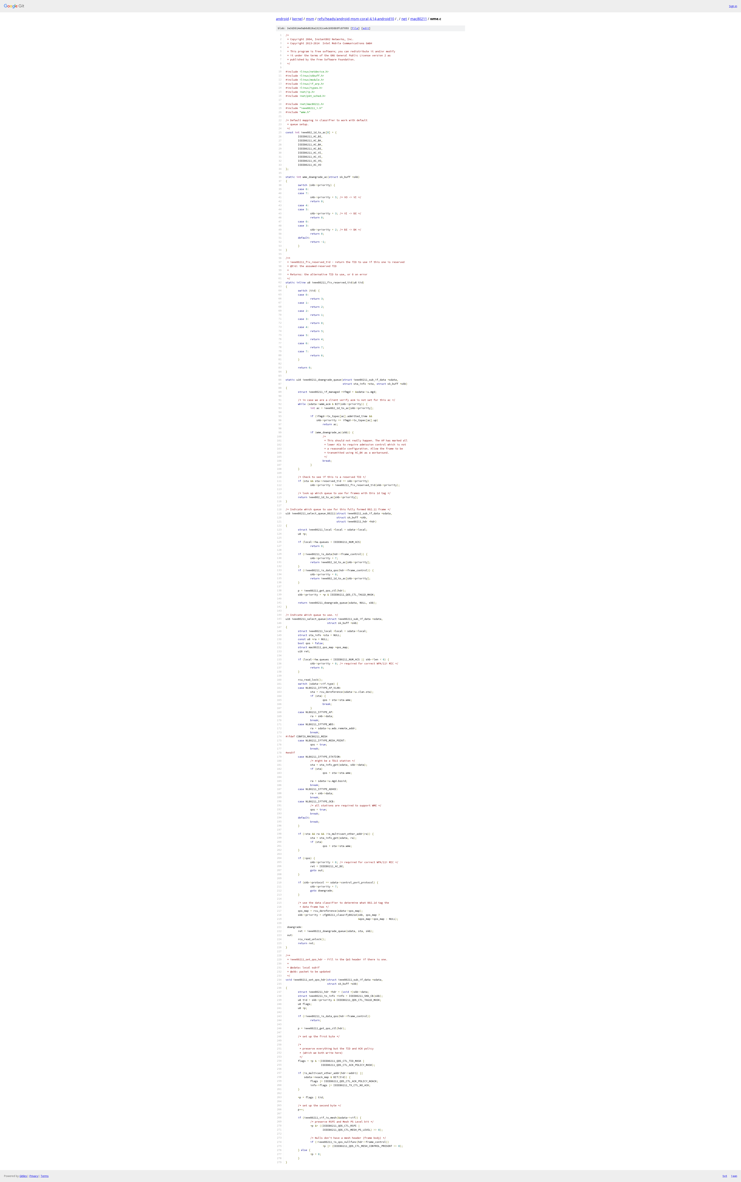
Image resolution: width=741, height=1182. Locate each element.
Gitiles (23, 1176)
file (355, 28)
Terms (45, 1176)
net (404, 18)
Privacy (33, 1176)
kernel (297, 18)
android (282, 18)
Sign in (733, 6)
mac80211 (418, 18)
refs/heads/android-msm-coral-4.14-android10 (355, 18)
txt (724, 1176)
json (734, 1176)
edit (366, 28)
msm (310, 18)
